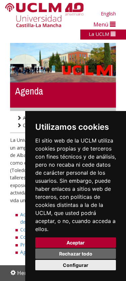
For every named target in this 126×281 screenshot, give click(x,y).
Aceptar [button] (76, 242)
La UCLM (100, 34)
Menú (101, 24)
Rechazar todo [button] (75, 254)
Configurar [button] (75, 265)
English (108, 13)
